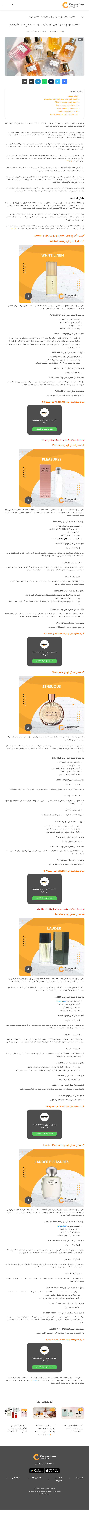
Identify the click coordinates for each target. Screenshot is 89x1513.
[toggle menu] (12, 5)
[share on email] (31, 81)
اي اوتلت (69, 161)
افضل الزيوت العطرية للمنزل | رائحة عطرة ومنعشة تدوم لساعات (45, 1427)
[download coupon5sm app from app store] (52, 1471)
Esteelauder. (62, 1226)
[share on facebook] (64, 81)
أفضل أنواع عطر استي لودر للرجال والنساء (60, 99)
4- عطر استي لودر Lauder (67, 112)
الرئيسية (81, 17)
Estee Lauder (62, 1001)
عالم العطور (72, 96)
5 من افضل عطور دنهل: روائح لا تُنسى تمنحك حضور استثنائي (73, 1427)
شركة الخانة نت (33, 1491)
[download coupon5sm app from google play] (36, 1471)
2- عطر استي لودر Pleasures (66, 106)
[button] (51, 81)
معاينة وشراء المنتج (44, 429)
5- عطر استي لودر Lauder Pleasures (63, 115)
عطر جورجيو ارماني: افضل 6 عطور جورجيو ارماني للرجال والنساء (17, 1427)
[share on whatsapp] (44, 81)
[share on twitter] (57, 81)
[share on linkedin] (38, 81)
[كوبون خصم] (73, 5)
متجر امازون (33, 1380)
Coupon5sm (54, 31)
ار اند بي (13, 229)
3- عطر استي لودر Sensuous (66, 109)
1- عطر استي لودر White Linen (66, 102)
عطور (73, 17)
